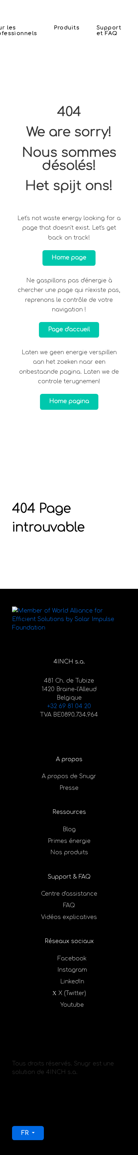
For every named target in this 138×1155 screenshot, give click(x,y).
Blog (69, 829)
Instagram (72, 970)
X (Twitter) (72, 993)
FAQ (69, 905)
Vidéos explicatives (69, 917)
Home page (69, 257)
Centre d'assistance (69, 894)
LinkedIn (72, 981)
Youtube (72, 1005)
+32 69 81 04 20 (69, 706)
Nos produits (69, 852)
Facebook (72, 958)
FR (25, 1133)
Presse (69, 788)
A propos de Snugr (69, 776)
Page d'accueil (69, 329)
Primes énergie (69, 841)
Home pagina (69, 401)
